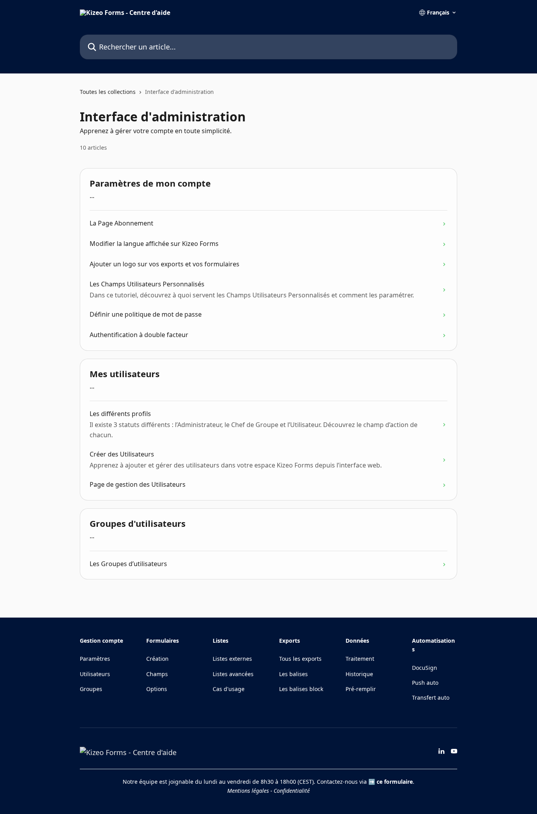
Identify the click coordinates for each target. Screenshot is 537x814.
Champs (157, 674)
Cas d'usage (229, 689)
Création (157, 658)
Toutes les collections (108, 91)
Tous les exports (300, 658)
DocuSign (424, 667)
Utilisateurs (95, 674)
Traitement (360, 658)
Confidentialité (292, 790)
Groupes (91, 689)
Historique (359, 674)
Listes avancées (233, 674)
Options (156, 689)
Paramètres (95, 658)
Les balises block (301, 689)
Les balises (293, 674)
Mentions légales (248, 790)
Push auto (425, 682)
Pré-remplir (361, 689)
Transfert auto (430, 697)
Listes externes (232, 658)
